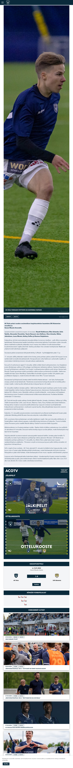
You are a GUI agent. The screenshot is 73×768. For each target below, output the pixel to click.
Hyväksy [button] (6, 764)
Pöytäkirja (36, 584)
